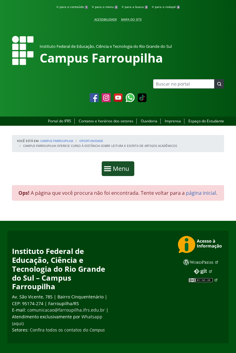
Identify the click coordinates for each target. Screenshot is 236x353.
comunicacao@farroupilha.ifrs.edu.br (66, 310)
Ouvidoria (149, 121)
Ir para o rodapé (165, 7)
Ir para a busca (134, 7)
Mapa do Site (131, 19)
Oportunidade (91, 141)
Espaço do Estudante (206, 121)
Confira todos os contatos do (67, 330)
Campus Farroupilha (56, 141)
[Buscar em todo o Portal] (219, 84)
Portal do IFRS (59, 121)
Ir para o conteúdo (72, 7)
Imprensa (173, 121)
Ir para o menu (104, 7)
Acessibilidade (105, 19)
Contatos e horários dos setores (106, 121)
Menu (122, 168)
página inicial (201, 193)
